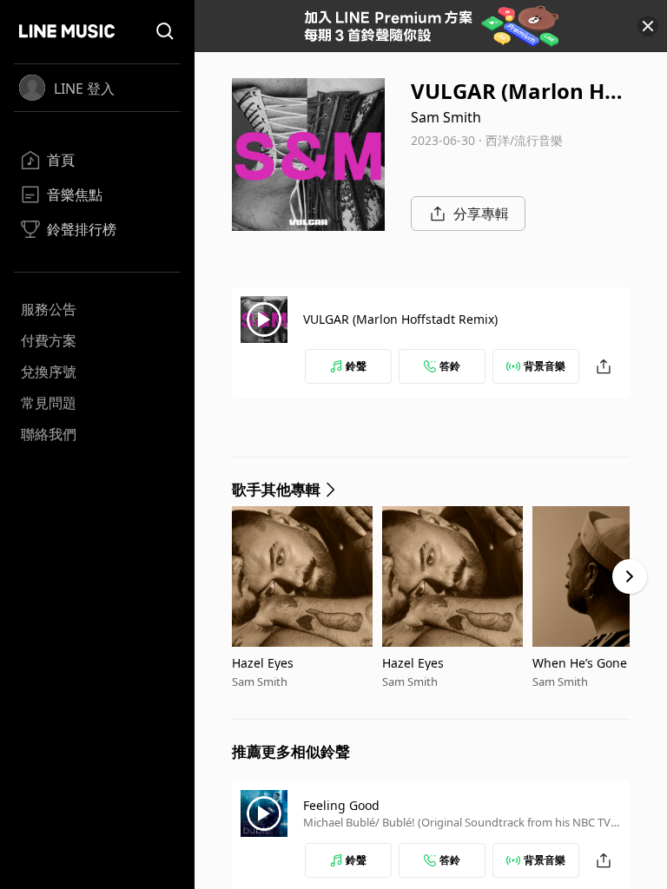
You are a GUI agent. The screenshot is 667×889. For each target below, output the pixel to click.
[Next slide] (629, 576)
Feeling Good (341, 805)
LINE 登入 (84, 88)
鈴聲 (356, 366)
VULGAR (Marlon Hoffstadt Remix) (400, 319)
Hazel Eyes (263, 662)
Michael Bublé (339, 822)
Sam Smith (446, 117)
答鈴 (449, 366)
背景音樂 (544, 366)
